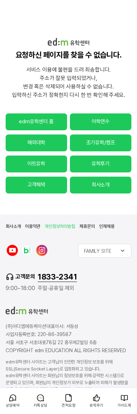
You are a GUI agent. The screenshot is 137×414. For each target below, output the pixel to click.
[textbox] (104, 250)
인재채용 (106, 226)
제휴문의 (87, 226)
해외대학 (36, 142)
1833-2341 (57, 276)
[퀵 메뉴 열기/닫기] (5, 391)
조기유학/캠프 (100, 142)
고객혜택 (36, 185)
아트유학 (36, 163)
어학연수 (101, 121)
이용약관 (32, 226)
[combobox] (104, 251)
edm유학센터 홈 (36, 121)
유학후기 (101, 163)
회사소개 (101, 185)
